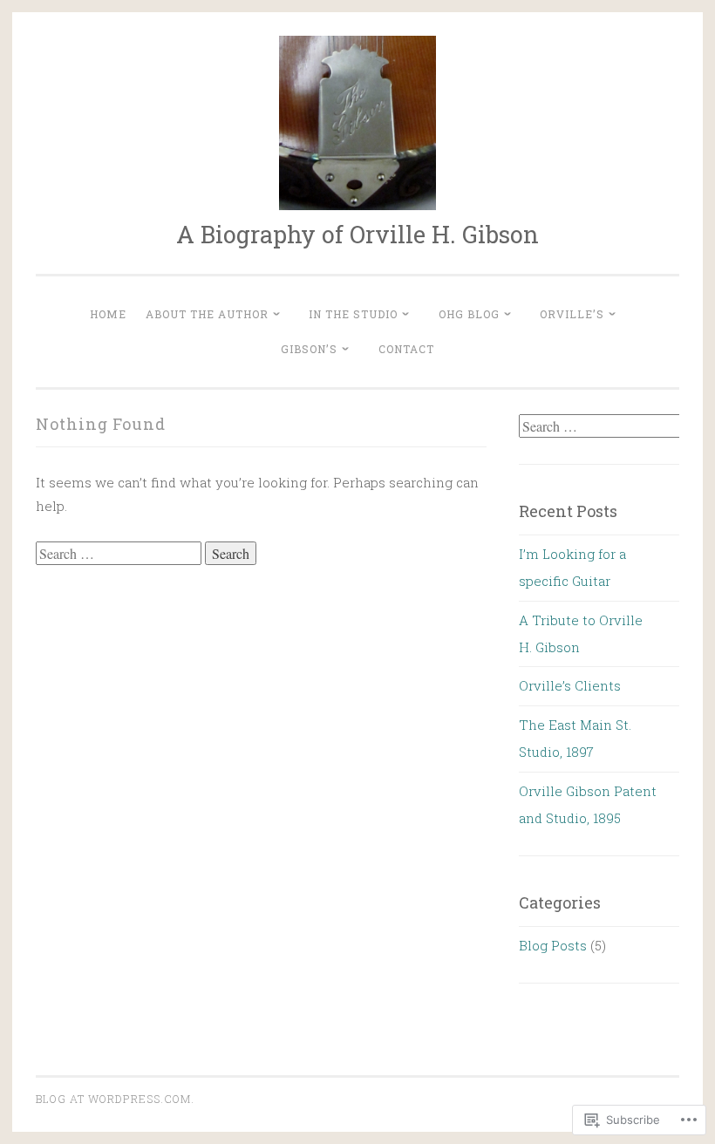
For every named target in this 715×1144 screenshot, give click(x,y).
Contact (406, 349)
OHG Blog (469, 314)
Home (108, 314)
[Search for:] (120, 553)
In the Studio (353, 314)
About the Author (207, 314)
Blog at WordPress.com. (115, 1099)
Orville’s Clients (570, 685)
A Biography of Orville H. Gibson (357, 234)
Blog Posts (553, 945)
